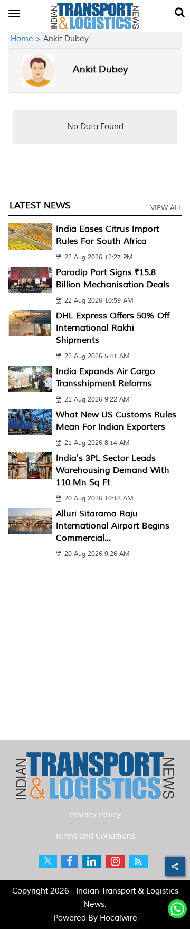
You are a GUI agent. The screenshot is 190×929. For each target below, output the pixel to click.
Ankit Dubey (100, 69)
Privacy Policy (95, 815)
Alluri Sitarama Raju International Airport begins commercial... (112, 525)
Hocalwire (118, 918)
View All (166, 208)
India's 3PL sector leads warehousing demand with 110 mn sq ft (112, 470)
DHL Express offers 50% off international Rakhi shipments (112, 328)
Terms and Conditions (95, 836)
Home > (27, 39)
